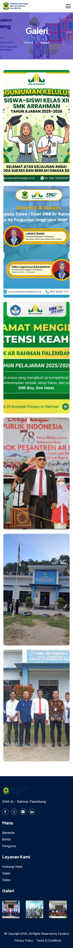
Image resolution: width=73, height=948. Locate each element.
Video (6, 880)
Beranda (8, 833)
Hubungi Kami (12, 866)
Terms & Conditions (48, 940)
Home (28, 42)
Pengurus (9, 846)
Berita (6, 839)
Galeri (6, 873)
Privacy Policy (24, 940)
